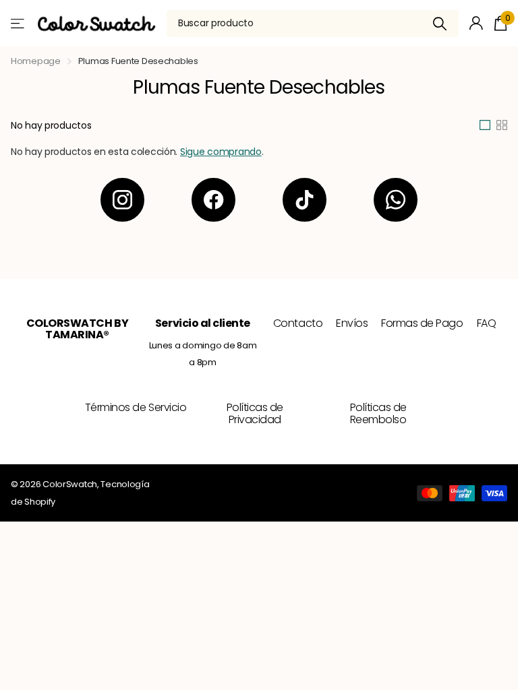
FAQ (486, 323)
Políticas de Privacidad (255, 413)
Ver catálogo (18, 23)
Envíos (352, 323)
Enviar (440, 23)
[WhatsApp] (396, 200)
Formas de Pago (422, 323)
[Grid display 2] (501, 125)
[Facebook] (213, 200)
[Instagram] (122, 200)
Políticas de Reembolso (378, 413)
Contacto (297, 323)
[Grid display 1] (485, 125)
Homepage (36, 61)
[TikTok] (304, 200)
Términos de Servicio (135, 407)
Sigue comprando (221, 151)
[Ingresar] (476, 23)
